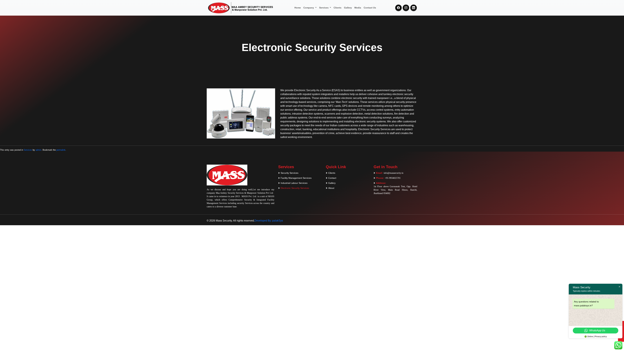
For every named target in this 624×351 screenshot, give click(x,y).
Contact (332, 178)
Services (324, 7)
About (331, 188)
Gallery (348, 7)
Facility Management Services (296, 178)
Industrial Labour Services (294, 183)
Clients (337, 7)
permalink (60, 150)
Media (357, 7)
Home (297, 7)
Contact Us (370, 7)
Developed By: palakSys (268, 220)
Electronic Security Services (295, 188)
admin (38, 150)
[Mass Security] (240, 7)
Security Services (289, 173)
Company (309, 7)
